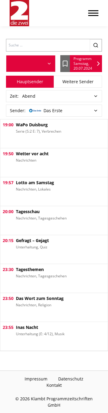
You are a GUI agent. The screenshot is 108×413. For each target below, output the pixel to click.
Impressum (36, 379)
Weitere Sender (78, 81)
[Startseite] (19, 13)
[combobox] (31, 63)
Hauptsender (30, 81)
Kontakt (54, 385)
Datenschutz (70, 379)
